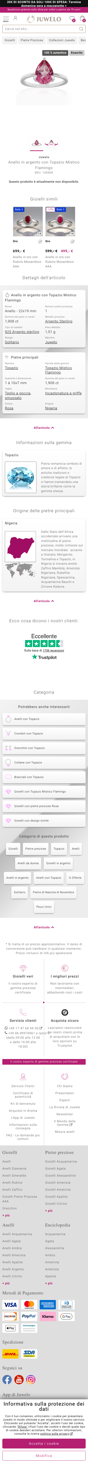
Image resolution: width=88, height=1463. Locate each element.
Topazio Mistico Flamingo (58, 370)
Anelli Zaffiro (12, 1190)
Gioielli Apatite (56, 1197)
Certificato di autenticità (23, 1095)
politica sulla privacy (54, 1434)
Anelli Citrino (12, 1276)
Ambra (50, 1255)
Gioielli (10, 40)
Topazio (11, 368)
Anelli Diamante (14, 1169)
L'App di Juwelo (23, 1118)
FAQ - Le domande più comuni (23, 1137)
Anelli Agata (11, 1241)
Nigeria (51, 408)
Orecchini (9, 1208)
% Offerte (75, 878)
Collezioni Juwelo (62, 40)
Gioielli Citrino (56, 1204)
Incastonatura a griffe (63, 393)
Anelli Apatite (12, 1262)
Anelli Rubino (12, 1183)
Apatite (50, 1276)
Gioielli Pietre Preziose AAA (19, 1199)
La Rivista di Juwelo (65, 1107)
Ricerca (81, 29)
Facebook (7, 1379)
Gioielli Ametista (58, 1183)
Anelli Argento (13, 1269)
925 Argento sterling (22, 332)
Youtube (19, 1379)
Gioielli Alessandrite (60, 1176)
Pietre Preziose (32, 40)
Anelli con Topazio (48, 878)
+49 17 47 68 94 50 (23, 1028)
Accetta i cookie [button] (44, 1443)
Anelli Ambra (12, 1248)
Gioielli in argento (58, 863)
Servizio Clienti (22, 1086)
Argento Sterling (59, 321)
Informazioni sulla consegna (23, 1127)
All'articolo (42, 428)
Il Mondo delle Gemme (65, 1123)
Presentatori (64, 1093)
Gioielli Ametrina (58, 1190)
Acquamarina (55, 1234)
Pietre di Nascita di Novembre (53, 892)
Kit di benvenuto (23, 1104)
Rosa (9, 408)
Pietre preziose (35, 849)
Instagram (30, 1379)
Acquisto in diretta (23, 1111)
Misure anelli (65, 1132)
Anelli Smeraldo (14, 1176)
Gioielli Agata (55, 1169)
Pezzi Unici (44, 907)
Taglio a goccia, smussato (18, 396)
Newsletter (65, 1114)
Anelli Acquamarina (17, 1234)
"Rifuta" (22, 1427)
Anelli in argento (17, 878)
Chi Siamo (65, 1086)
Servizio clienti (23, 1020)
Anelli (76, 849)
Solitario (12, 342)
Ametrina (52, 1262)
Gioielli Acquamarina (61, 1161)
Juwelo (51, 342)
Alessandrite (55, 1248)
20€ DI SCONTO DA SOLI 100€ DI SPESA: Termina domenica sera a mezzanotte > (44, 4)
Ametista (52, 1269)
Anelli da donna (28, 863)
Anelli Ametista (14, 1255)
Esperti (64, 1100)
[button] (6, 19)
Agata (49, 1241)
